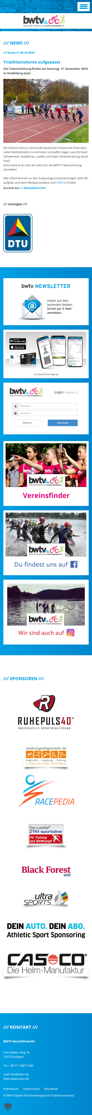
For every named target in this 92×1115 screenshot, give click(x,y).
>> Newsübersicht (33, 188)
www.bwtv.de (20, 1079)
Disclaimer (51, 1089)
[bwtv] (44, 20)
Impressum (11, 1089)
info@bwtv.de (19, 1074)
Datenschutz (31, 1089)
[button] (8, 1107)
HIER (59, 183)
